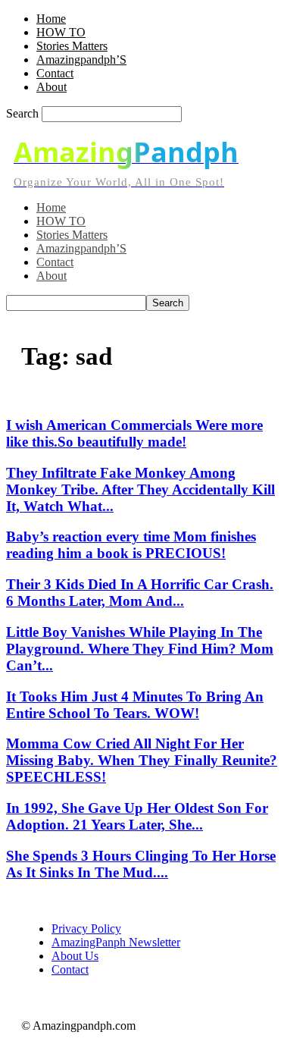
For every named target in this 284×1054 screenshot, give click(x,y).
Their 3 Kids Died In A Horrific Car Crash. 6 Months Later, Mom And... (139, 592)
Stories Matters (72, 45)
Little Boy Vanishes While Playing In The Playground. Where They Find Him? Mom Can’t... (139, 648)
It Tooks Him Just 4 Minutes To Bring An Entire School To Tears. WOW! (135, 705)
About (51, 86)
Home (51, 18)
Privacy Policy (86, 928)
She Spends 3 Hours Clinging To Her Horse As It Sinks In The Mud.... (141, 864)
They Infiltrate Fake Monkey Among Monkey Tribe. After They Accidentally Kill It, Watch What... (140, 489)
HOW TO (61, 32)
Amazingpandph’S (81, 59)
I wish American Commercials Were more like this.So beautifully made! (134, 433)
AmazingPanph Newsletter (115, 942)
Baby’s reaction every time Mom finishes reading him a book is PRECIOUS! (131, 545)
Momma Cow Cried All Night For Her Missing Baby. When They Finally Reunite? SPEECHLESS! (141, 760)
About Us (74, 955)
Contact (54, 73)
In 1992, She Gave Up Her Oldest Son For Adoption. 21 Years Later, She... (137, 816)
